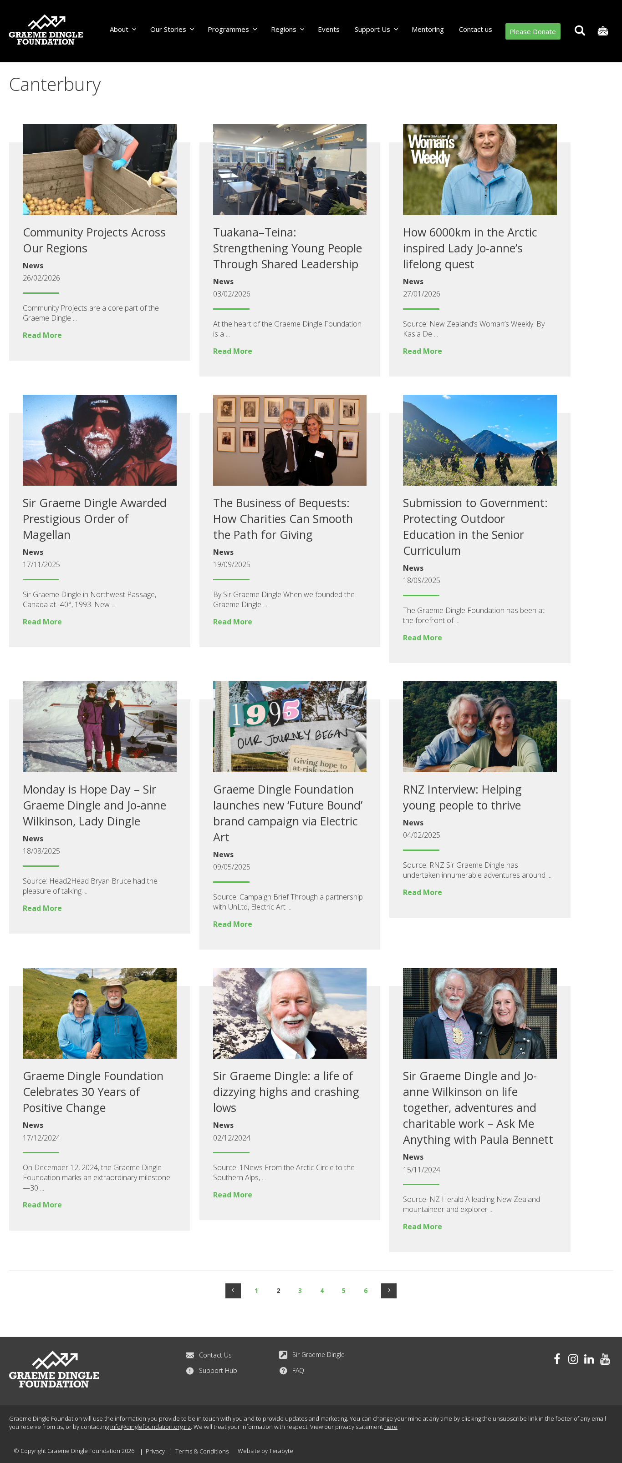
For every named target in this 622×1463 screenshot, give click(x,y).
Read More (42, 335)
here (391, 1427)
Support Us (372, 29)
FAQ (298, 1370)
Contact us (475, 29)
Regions (283, 29)
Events (329, 29)
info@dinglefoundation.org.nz (150, 1427)
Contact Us (215, 1355)
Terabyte (281, 1451)
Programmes (228, 29)
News (33, 266)
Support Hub (218, 1370)
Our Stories (168, 29)
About (119, 29)
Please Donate (533, 31)
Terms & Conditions (202, 1451)
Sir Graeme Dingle (318, 1354)
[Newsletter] (602, 31)
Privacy (155, 1451)
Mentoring (428, 29)
